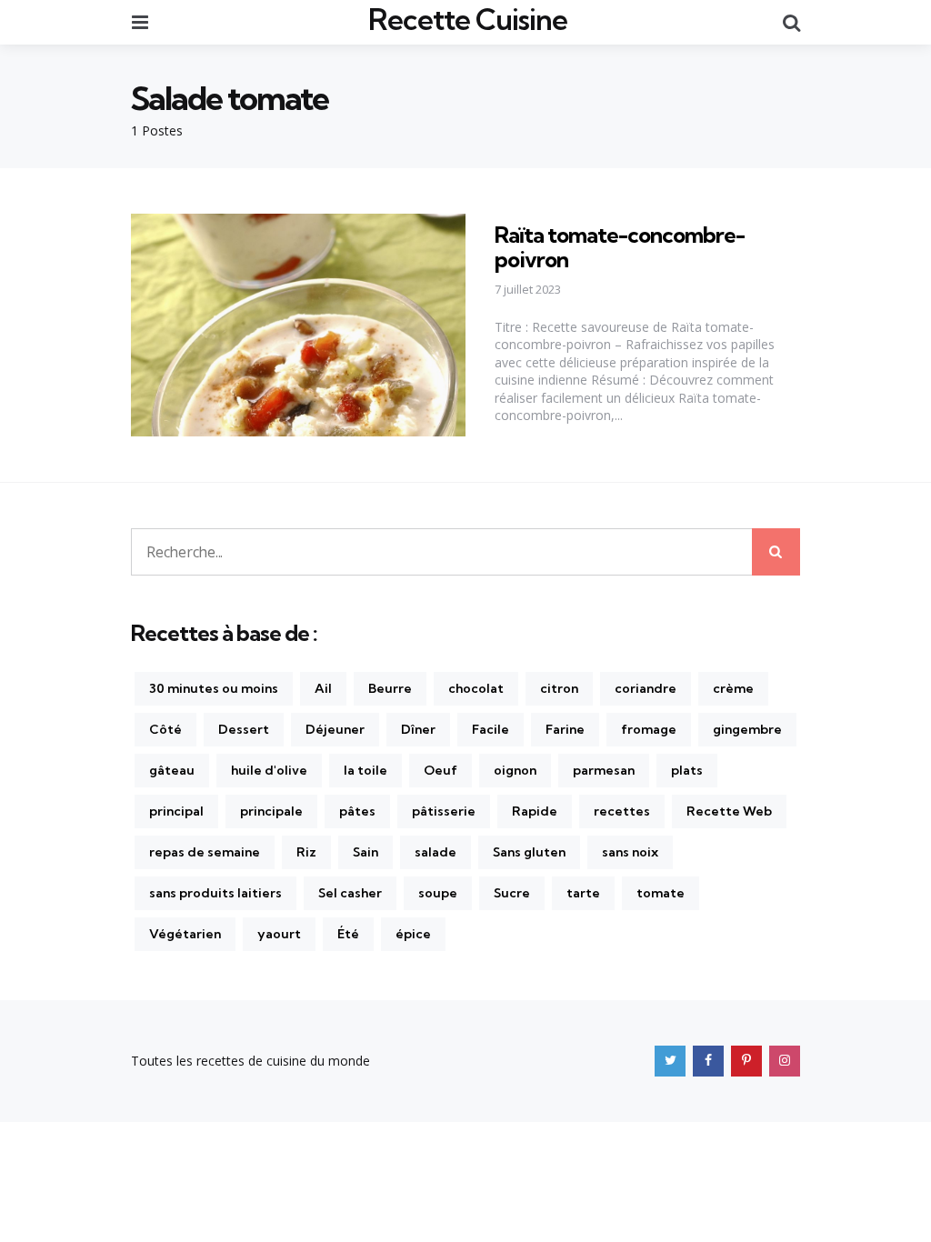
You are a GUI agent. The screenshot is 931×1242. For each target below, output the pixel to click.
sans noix (630, 852)
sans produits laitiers (215, 893)
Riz (306, 852)
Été (348, 934)
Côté (165, 729)
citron (559, 688)
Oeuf (440, 770)
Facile (490, 729)
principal (176, 811)
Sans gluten (529, 852)
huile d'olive (269, 770)
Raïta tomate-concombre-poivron (620, 246)
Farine (565, 729)
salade (435, 852)
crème (733, 688)
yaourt (279, 934)
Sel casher (350, 893)
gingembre (747, 729)
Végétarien (185, 934)
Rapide (534, 811)
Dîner (418, 729)
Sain (365, 852)
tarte (583, 893)
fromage (648, 729)
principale (271, 811)
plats (687, 770)
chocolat (476, 688)
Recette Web (729, 811)
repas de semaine (204, 852)
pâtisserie (444, 811)
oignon (515, 770)
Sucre (512, 893)
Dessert (243, 729)
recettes (622, 811)
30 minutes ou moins (213, 688)
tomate (660, 893)
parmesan (604, 770)
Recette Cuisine (467, 19)
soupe (437, 893)
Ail (323, 688)
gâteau (172, 770)
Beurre (390, 688)
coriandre (645, 688)
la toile (365, 770)
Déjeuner (335, 729)
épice (413, 934)
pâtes (357, 811)
